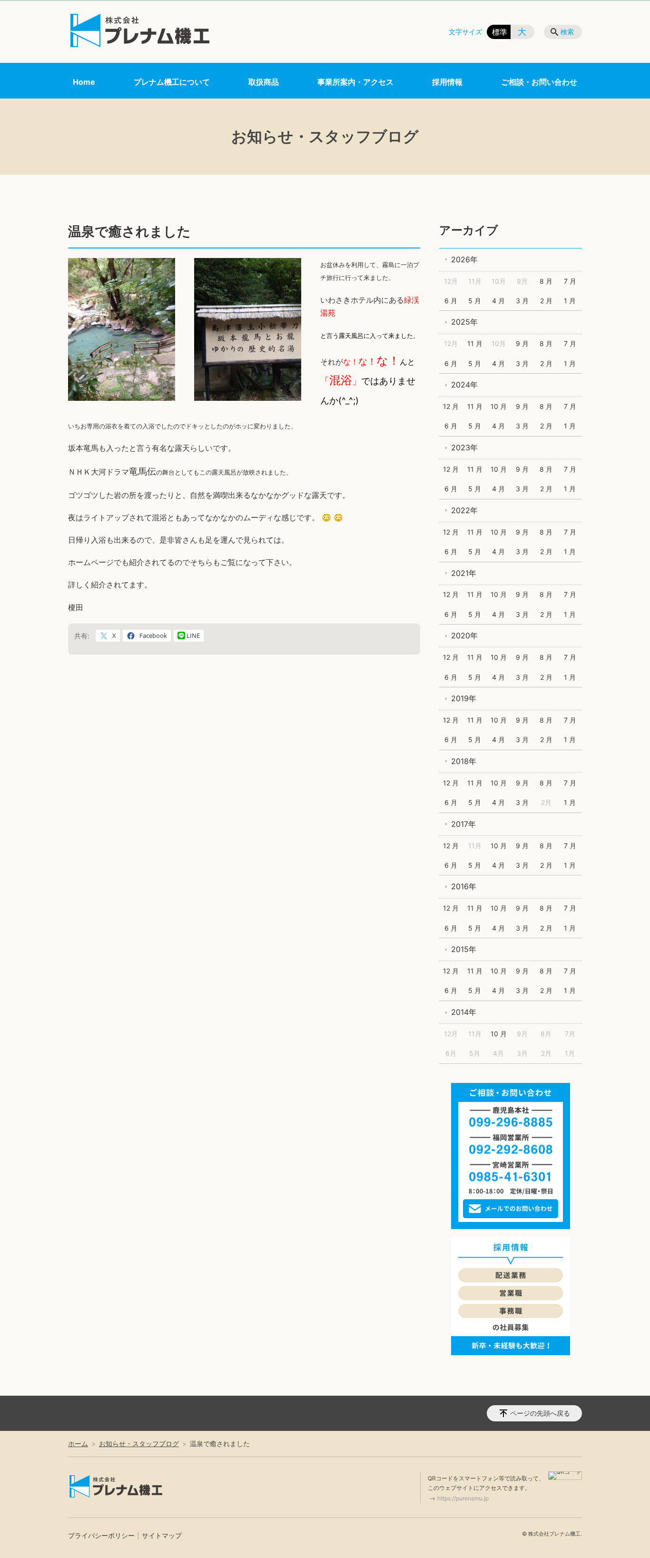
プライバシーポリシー (101, 1535)
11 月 (475, 343)
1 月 (570, 301)
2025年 (464, 322)
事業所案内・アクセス (355, 82)
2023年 (464, 447)
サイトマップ (162, 1535)
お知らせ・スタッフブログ (139, 1443)
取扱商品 (263, 82)
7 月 (570, 281)
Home (84, 82)
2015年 (463, 949)
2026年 (464, 259)
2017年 (463, 824)
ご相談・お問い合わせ (539, 82)
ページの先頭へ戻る (540, 1413)
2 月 (546, 301)
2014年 (463, 1012)
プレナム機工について (172, 82)
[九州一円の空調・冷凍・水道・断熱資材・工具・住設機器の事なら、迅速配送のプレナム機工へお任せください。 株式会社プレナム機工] (139, 30)
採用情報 (447, 82)
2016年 (463, 886)
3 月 (522, 301)
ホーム (78, 1443)
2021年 (463, 573)
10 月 (499, 406)
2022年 (464, 510)
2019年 (463, 698)
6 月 (450, 301)
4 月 (498, 301)
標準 (499, 32)
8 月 (546, 281)
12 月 (451, 406)
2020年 (464, 635)
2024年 (464, 384)
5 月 (474, 301)
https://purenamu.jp (463, 1498)
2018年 (463, 761)
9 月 (522, 343)
